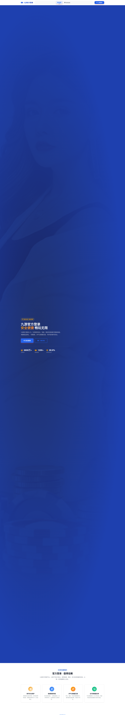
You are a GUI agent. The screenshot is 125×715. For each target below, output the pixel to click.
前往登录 (28, 340)
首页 (60, 2)
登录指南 (68, 2)
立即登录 (100, 2)
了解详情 (42, 340)
